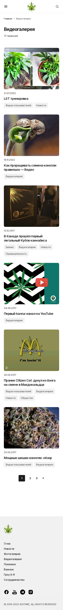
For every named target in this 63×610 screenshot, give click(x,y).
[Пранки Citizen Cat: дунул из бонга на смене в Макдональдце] (31, 350)
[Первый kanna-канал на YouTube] (31, 283)
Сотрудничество (14, 579)
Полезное (10, 564)
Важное (9, 569)
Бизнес (10, 247)
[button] (6, 6)
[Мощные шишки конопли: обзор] (31, 428)
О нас (7, 543)
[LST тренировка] (31, 68)
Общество (27, 397)
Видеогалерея (14, 176)
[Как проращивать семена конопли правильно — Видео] (31, 135)
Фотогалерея (12, 554)
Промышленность (16, 253)
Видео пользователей (18, 105)
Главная (8, 18)
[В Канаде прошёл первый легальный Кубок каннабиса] (31, 206)
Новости (41, 105)
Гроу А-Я (9, 574)
